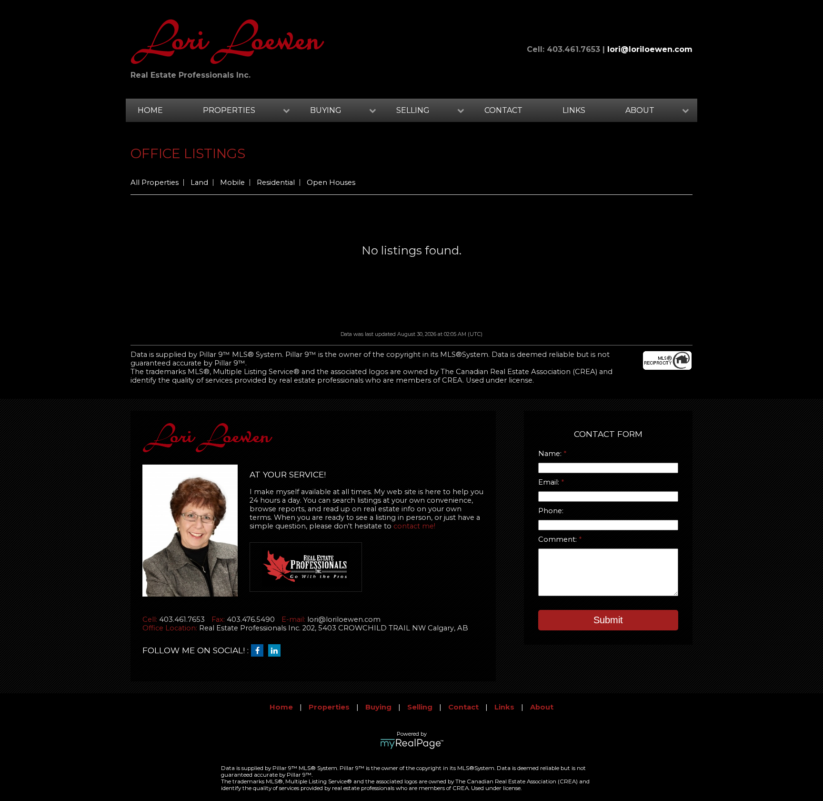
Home (150, 110)
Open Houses (331, 182)
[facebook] (259, 651)
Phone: (550, 511)
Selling (419, 707)
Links (573, 110)
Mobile (232, 182)
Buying (378, 707)
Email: (549, 482)
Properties (329, 707)
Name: (550, 453)
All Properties (154, 182)
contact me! (414, 526)
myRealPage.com (412, 743)
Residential (276, 182)
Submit (608, 620)
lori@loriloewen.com (650, 49)
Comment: (558, 539)
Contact (503, 110)
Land (199, 182)
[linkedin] (276, 651)
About (541, 707)
